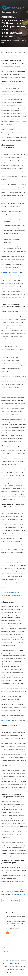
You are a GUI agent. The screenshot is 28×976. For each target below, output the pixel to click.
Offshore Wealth (11, 960)
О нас (6, 951)
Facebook (15, 900)
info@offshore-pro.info (19, 894)
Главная (7, 948)
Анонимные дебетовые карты (10, 272)
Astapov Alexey (14, 40)
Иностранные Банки (9, 12)
